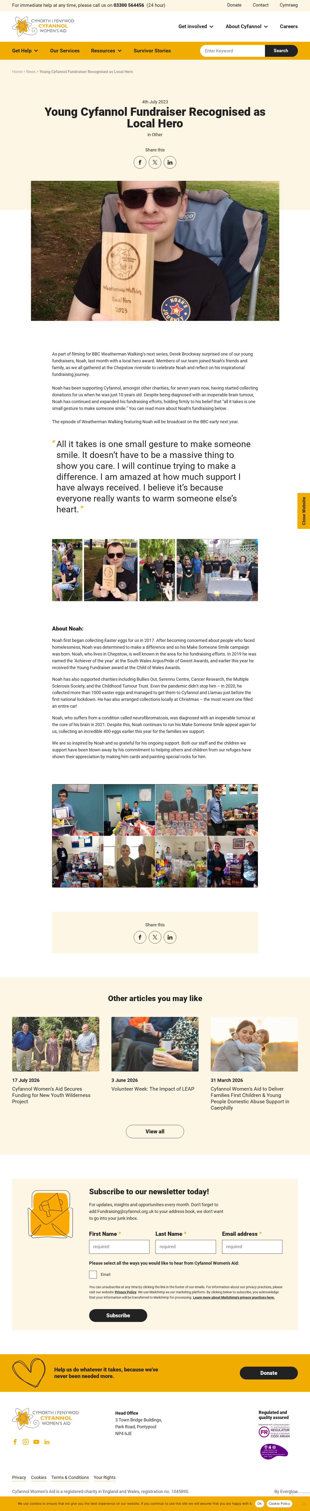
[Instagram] (26, 1442)
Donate (234, 5)
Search (281, 50)
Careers (289, 26)
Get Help (22, 51)
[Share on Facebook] (140, 162)
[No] (304, 1503)
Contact (261, 5)
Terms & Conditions (70, 1477)
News (31, 71)
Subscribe (118, 1315)
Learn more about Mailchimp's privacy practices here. (234, 1297)
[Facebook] (15, 1442)
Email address (242, 1233)
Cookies (38, 1477)
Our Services (65, 51)
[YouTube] (36, 1442)
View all (155, 1132)
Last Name (170, 1233)
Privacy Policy (125, 1292)
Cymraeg (289, 5)
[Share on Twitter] (155, 162)
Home (17, 71)
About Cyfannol (244, 26)
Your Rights (105, 1477)
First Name (105, 1233)
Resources (103, 51)
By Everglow (286, 1491)
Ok (259, 1503)
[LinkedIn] (47, 1442)
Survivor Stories (152, 51)
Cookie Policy (279, 1503)
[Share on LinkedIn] (170, 162)
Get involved (192, 26)
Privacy (19, 1477)
